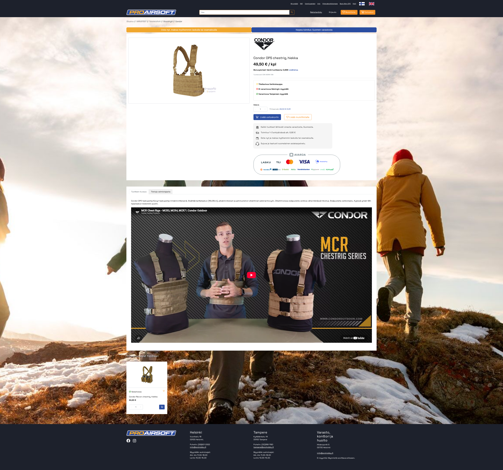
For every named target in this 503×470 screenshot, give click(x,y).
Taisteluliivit (154, 21)
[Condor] (268, 44)
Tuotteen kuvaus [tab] (139, 191)
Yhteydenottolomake (330, 4)
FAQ (301, 4)
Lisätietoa (293, 70)
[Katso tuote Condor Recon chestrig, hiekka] (147, 374)
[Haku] (291, 12)
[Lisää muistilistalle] (164, 391)
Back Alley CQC (345, 4)
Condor (178, 21)
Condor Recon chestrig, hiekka (143, 397)
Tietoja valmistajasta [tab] (160, 191)
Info (318, 4)
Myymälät (294, 4)
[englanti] (371, 3)
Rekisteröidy (316, 12)
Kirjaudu (332, 12)
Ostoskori (369, 12)
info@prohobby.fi (198, 447)
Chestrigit (167, 21)
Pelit (354, 4)
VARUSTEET (141, 21)
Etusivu (129, 21)
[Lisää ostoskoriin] (162, 407)
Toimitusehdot (310, 4)
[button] (369, 356)
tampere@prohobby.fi (263, 447)
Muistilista (350, 12)
